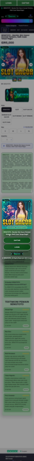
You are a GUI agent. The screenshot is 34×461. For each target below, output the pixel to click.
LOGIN (17, 247)
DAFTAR (17, 240)
